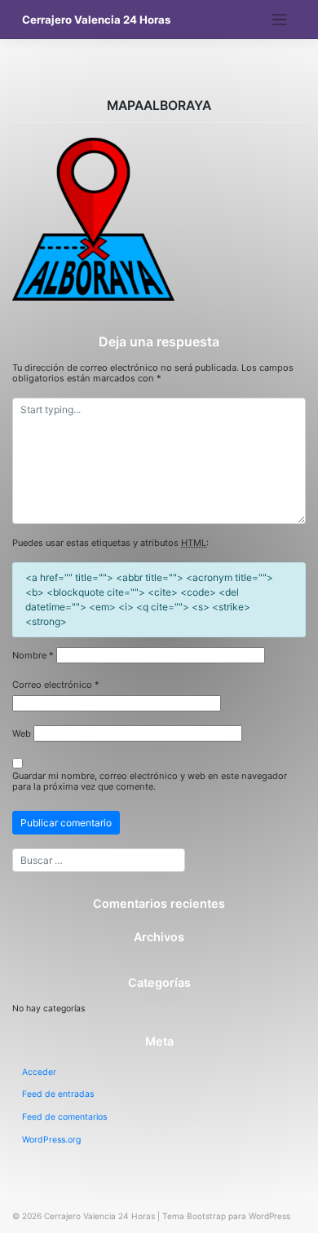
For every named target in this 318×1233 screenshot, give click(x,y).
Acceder (39, 1072)
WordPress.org (51, 1139)
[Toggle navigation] (280, 20)
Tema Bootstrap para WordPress (226, 1216)
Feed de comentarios (64, 1117)
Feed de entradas (58, 1094)
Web (21, 734)
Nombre (33, 655)
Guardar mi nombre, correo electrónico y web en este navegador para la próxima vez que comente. (149, 781)
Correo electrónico (55, 685)
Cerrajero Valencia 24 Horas (96, 19)
